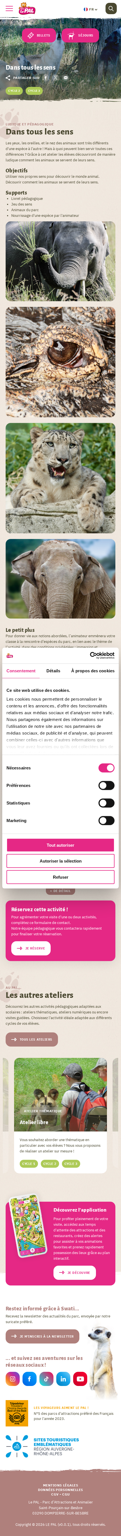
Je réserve (35, 948)
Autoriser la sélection (61, 861)
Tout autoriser (60, 844)
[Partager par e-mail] (65, 77)
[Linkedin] (63, 1379)
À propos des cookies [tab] (93, 670)
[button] (90, 9)
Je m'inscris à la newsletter (47, 1336)
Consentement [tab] (20, 670)
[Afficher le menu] (9, 8)
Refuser (60, 876)
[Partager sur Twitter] (55, 77)
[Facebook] (30, 1379)
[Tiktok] (46, 1379)
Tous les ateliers (36, 1039)
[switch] (106, 785)
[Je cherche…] (111, 8)
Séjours (85, 35)
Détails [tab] (53, 670)
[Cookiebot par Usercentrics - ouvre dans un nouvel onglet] (90, 655)
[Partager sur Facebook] (45, 77)
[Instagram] (13, 1379)
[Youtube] (80, 1379)
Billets (43, 35)
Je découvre (79, 1273)
